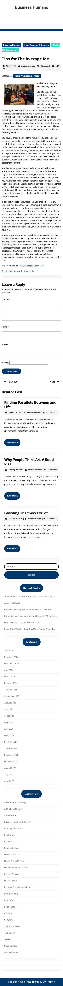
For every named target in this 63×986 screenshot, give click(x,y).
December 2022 (11, 755)
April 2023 (8, 729)
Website (5, 363)
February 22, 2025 (15, 470)
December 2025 (11, 657)
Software (8, 920)
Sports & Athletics (12, 926)
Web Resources (11, 952)
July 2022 (8, 774)
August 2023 (10, 703)
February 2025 (11, 683)
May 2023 (8, 722)
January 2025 (10, 690)
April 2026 (8, 650)
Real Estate (9, 900)
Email (5, 344)
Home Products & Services (36, 45)
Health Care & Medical (14, 861)
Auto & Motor (10, 815)
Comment (6, 299)
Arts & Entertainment (13, 809)
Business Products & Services (17, 822)
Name (5, 327)
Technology (9, 933)
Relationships (10, 907)
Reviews (8, 913)
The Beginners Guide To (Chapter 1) (18, 271)
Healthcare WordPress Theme (23, 981)
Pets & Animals (11, 894)
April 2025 (8, 670)
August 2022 (10, 768)
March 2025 (9, 676)
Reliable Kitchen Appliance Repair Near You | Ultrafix (27, 609)
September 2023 (11, 696)
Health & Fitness (11, 854)
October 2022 (10, 761)
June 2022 (9, 781)
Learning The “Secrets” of (26, 513)
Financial (8, 841)
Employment (10, 835)
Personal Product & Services (17, 887)
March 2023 (9, 735)
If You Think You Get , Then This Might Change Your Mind (30, 629)
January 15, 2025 (15, 519)
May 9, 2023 (11, 66)
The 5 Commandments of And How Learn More (23, 266)
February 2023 (11, 742)
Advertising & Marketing (15, 802)
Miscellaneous (10, 881)
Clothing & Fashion (12, 828)
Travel (7, 939)
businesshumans (28, 66)
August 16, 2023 (15, 413)
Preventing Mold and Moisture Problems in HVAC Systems (30, 616)
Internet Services (11, 874)
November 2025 (11, 663)
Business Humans (31, 7)
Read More (13, 443)
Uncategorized (10, 946)
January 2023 (10, 748)
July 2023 (8, 709)
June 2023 (9, 716)
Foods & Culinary (12, 848)
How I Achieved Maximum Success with (22, 622)
